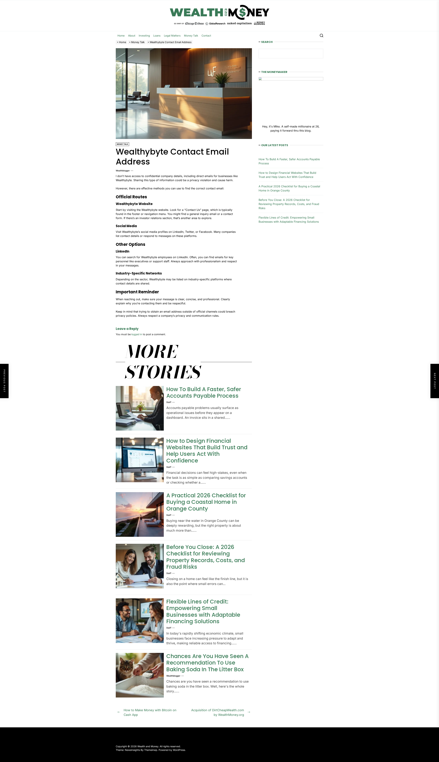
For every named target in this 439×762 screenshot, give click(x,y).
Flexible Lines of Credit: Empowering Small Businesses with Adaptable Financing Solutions (203, 611)
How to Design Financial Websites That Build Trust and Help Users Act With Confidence (206, 450)
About (131, 35)
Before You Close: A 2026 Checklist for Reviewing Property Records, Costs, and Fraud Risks (205, 557)
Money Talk (191, 35)
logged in (136, 334)
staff (168, 402)
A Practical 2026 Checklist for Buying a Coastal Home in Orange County (206, 501)
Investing (144, 35)
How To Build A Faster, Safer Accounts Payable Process (203, 392)
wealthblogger (123, 170)
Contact (206, 35)
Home (121, 35)
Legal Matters (172, 35)
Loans (157, 35)
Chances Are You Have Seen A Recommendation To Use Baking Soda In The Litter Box (207, 662)
